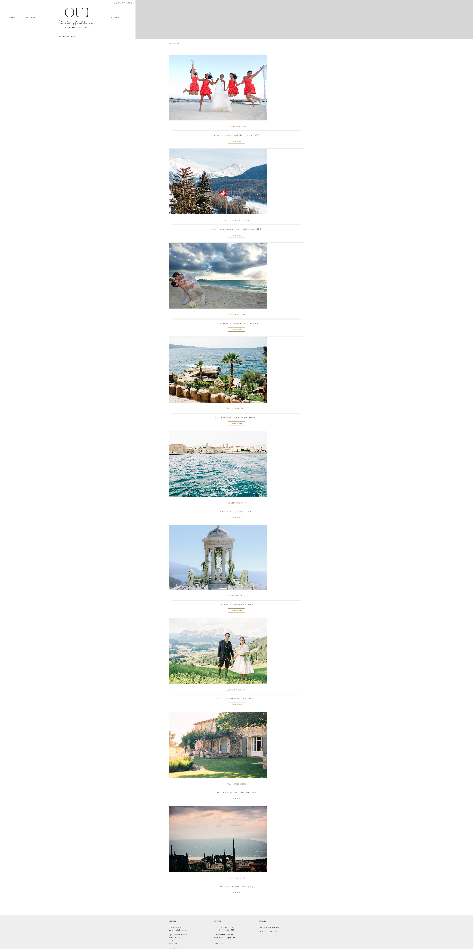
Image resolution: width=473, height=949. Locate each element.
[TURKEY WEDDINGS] (218, 333)
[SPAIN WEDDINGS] (218, 521)
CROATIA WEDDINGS (236, 498)
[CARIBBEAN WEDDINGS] (218, 239)
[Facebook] (170, 944)
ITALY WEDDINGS (236, 873)
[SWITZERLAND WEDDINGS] (218, 145)
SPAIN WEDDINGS (236, 591)
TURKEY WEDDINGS (236, 404)
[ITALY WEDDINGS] (218, 803)
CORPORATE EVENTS (268, 927)
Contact (118, 3)
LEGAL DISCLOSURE (222, 944)
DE (128, 3)
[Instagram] (174, 944)
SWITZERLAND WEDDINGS (236, 216)
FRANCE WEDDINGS (236, 779)
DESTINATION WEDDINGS (270, 922)
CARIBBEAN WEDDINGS (236, 310)
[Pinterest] (178, 944)
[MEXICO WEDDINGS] (218, 51)
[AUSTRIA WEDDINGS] (218, 614)
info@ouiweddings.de (223, 930)
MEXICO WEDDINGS (236, 122)
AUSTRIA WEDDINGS (236, 685)
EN (130, 3)
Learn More (236, 136)
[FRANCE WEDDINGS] (218, 709)
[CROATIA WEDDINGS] (218, 427)
